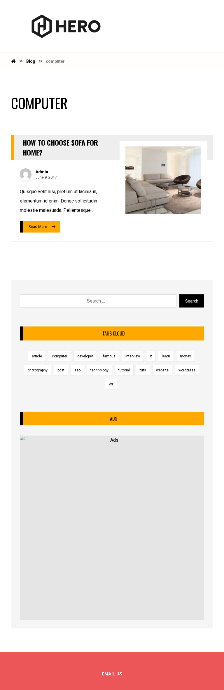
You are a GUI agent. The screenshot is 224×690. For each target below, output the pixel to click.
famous (109, 356)
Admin (42, 172)
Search (191, 301)
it (151, 356)
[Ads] (112, 528)
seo (77, 370)
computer (59, 356)
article (37, 356)
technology (99, 370)
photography (38, 370)
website (162, 370)
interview (132, 356)
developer (85, 356)
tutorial (124, 370)
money (185, 356)
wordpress (186, 370)
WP (111, 384)
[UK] (66, 26)
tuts (143, 370)
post (60, 370)
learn (166, 356)
